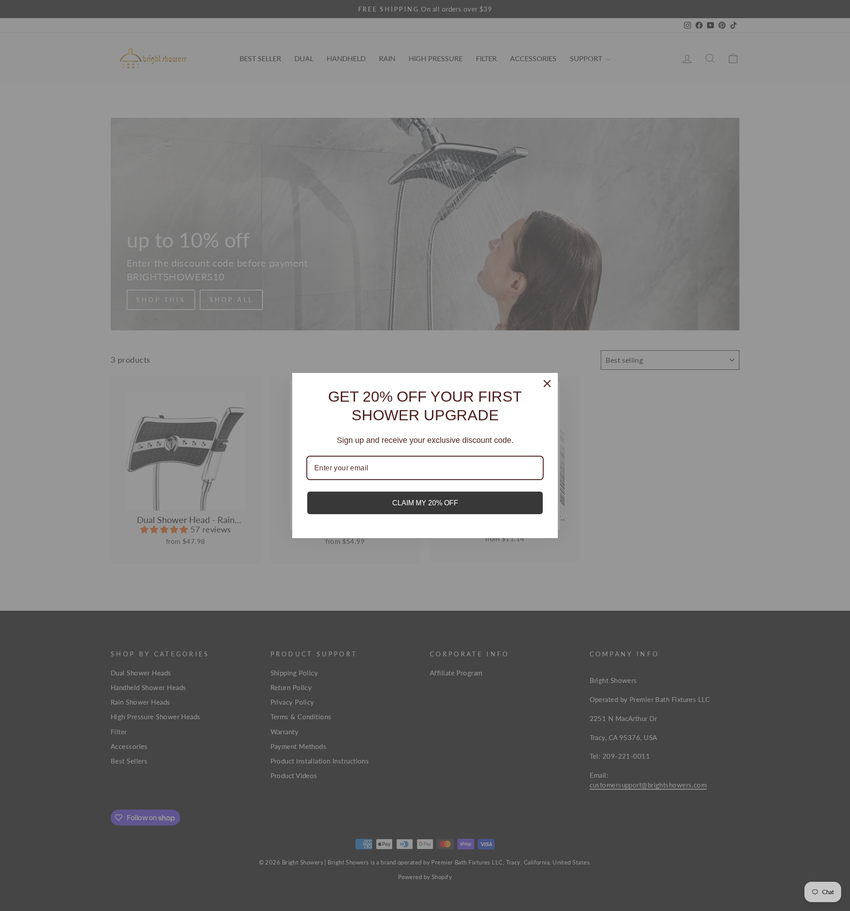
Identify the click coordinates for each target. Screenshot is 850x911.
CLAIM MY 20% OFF (425, 503)
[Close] (547, 383)
